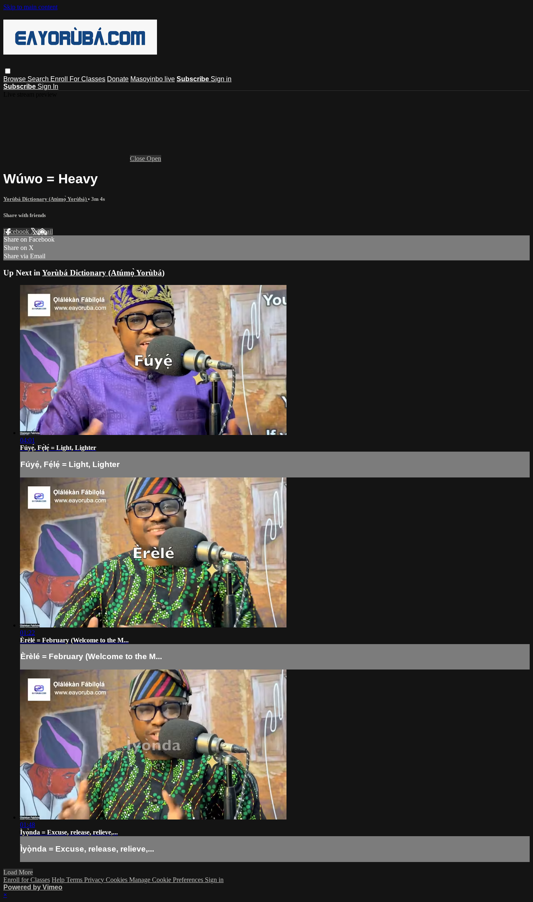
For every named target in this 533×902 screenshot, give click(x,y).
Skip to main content (30, 6)
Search (38, 78)
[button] (7, 71)
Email (45, 231)
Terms (75, 879)
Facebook (17, 231)
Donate (118, 78)
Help (59, 879)
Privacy (95, 879)
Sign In (47, 86)
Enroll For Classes (77, 78)
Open (154, 158)
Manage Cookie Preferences (167, 879)
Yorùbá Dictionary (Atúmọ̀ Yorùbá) (45, 199)
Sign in (221, 78)
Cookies (117, 879)
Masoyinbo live (152, 78)
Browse (15, 78)
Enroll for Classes (26, 879)
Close (138, 158)
